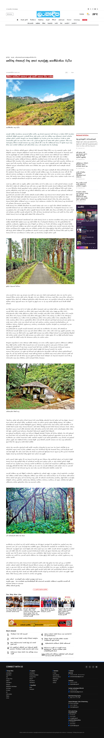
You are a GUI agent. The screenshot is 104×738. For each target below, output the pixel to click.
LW (6, 692)
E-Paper (85, 19)
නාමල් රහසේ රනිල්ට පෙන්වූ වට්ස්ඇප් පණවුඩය (24, 638)
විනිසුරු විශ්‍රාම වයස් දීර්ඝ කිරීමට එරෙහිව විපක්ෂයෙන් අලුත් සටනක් (56, 639)
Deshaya (8, 684)
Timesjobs (32, 689)
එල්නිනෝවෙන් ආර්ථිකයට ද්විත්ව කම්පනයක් (57, 643)
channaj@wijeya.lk (74, 707)
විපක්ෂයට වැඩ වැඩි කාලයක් (19, 634)
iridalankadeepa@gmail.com (76, 692)
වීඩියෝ (54, 19)
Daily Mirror (8, 675)
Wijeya (7, 696)
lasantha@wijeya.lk (74, 725)
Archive (54, 682)
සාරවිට (56, 23)
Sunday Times (9, 678)
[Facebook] (86, 667)
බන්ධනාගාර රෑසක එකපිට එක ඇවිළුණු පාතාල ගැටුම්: (24, 652)
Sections (10, 14)
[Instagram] (93, 667)
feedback (55, 680)
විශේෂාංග (33, 19)
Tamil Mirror (9, 682)
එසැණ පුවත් (24, 19)
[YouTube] (96, 667)
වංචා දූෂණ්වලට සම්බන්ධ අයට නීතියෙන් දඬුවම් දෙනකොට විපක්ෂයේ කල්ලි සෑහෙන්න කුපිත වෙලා (24, 648)
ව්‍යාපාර (69, 19)
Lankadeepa (8, 673)
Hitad (31, 687)
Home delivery (56, 675)
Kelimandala (9, 694)
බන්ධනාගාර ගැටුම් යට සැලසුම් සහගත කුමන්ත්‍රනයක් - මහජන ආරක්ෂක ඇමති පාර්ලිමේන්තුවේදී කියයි (55, 649)
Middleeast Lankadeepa (11, 686)
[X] (90, 667)
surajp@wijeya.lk (74, 718)
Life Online (8, 688)
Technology (77, 19)
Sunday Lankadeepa (34, 675)
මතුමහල (40, 19)
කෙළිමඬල (38, 23)
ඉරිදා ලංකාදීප (30, 23)
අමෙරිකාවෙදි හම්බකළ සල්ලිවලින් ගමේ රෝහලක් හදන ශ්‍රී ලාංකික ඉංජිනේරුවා (59, 654)
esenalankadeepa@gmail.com (77, 676)
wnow (7, 698)
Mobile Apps (55, 678)
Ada (7, 677)
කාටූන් (47, 19)
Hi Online (8, 690)
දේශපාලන (61, 19)
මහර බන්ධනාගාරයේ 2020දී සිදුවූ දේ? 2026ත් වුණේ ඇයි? (23, 643)
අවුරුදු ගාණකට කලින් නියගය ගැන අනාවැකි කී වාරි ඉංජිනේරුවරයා (57, 634)
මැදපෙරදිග (50, 23)
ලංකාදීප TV (74, 23)
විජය (61, 23)
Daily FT (8, 680)
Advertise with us (57, 677)
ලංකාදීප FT (67, 23)
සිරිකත (43, 23)
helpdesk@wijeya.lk (74, 684)
